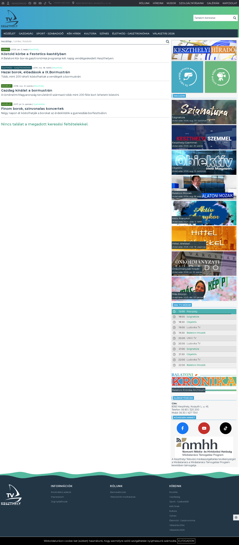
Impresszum (57, 496)
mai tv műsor (182, 305)
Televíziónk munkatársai (122, 496)
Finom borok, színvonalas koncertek (32, 109)
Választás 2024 (177, 525)
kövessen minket (184, 417)
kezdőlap (6, 41)
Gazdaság (26, 33)
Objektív (192, 322)
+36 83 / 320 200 (62, 2)
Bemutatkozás (118, 492)
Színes (104, 33)
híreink (158, 3)
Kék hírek (74, 33)
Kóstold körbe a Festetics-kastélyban (33, 54)
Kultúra (90, 33)
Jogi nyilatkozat (59, 501)
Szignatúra (193, 316)
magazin (179, 95)
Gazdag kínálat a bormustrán (26, 90)
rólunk (144, 3)
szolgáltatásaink (191, 3)
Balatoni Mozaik (196, 332)
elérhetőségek (183, 398)
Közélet (10, 33)
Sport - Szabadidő (50, 33)
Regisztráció (19, 3)
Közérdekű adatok (61, 492)
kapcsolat (230, 3)
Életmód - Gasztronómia (130, 33)
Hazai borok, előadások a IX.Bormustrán (35, 72)
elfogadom (186, 540)
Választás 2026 (164, 33)
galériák (213, 3)
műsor (171, 3)
